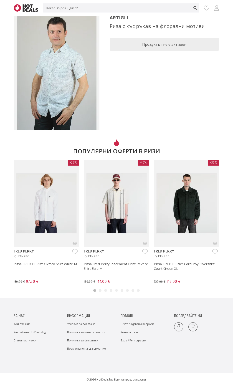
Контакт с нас (130, 332)
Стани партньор (25, 340)
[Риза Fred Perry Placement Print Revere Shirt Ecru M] (145, 243)
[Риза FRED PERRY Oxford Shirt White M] (75, 243)
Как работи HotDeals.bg (30, 332)
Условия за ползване (81, 324)
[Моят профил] (216, 8)
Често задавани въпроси (137, 324)
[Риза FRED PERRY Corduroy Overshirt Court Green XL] (215, 243)
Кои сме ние (22, 324)
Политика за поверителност (86, 332)
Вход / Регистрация (134, 340)
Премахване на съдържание (86, 349)
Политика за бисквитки (82, 340)
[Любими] (206, 8)
